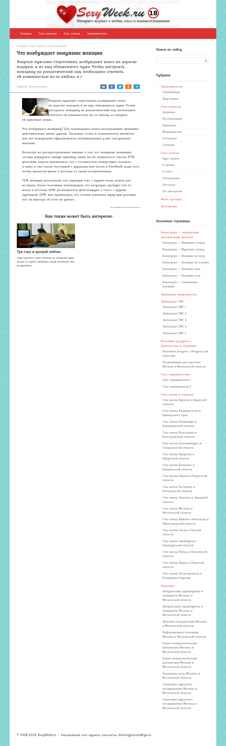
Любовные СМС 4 (174, 326)
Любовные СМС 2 (174, 313)
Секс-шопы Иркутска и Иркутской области (178, 456)
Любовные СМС (172, 301)
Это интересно (172, 191)
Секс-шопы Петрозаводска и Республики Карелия (182, 575)
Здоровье (168, 112)
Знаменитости (96, 33)
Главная (25, 33)
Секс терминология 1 (176, 380)
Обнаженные (171, 92)
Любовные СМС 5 (174, 333)
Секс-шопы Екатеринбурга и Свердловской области (182, 445)
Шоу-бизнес (170, 99)
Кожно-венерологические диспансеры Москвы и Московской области (179, 647)
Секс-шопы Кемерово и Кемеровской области (178, 467)
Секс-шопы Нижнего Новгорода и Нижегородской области (185, 521)
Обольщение (171, 178)
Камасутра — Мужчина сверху (183, 249)
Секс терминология (175, 374)
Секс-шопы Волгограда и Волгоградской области (179, 434)
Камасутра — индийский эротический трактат (180, 234)
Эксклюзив (169, 206)
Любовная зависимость (179, 294)
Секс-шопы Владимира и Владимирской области (179, 423)
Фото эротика (171, 199)
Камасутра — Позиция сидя (181, 269)
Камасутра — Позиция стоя (181, 275)
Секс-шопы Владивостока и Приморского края (181, 412)
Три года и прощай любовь (39, 251)
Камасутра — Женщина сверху (183, 242)
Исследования (38, 86)
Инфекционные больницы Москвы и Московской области (184, 634)
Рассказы (168, 184)
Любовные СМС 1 (174, 307)
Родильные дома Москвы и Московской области (181, 675)
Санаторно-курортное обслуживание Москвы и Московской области (179, 688)
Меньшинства (172, 132)
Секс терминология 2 (176, 386)
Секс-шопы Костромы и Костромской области (178, 489)
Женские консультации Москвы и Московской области (184, 623)
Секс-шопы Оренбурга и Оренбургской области (179, 543)
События (168, 145)
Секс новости (47, 33)
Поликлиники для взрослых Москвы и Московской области (184, 364)
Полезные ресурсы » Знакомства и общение (178, 343)
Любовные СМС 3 (174, 320)
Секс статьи (72, 33)
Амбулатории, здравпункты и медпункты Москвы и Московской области (182, 595)
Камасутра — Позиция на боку (183, 256)
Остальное (169, 138)
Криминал (169, 125)
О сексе (167, 171)
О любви (168, 165)
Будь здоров (170, 158)
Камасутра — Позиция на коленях (185, 262)
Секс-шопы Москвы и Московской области (177, 510)
